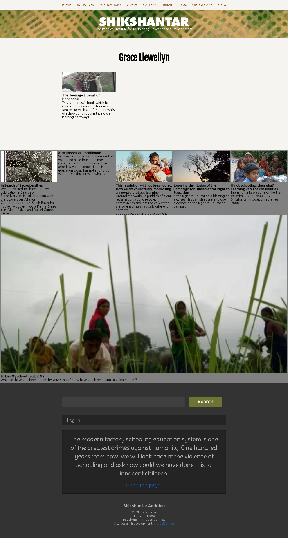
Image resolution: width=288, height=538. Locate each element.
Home (67, 5)
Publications (110, 5)
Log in (73, 420)
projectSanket (164, 523)
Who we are (202, 5)
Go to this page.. (144, 485)
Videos (132, 5)
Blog (222, 5)
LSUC (183, 5)
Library (168, 5)
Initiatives (85, 5)
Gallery (149, 5)
